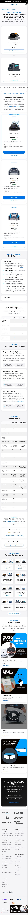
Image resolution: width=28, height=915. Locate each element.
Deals (16, 863)
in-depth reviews (10, 521)
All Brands (17, 849)
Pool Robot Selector (6, 858)
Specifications (21, 87)
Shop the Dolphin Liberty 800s (14, 798)
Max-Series (17, 106)
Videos (3, 870)
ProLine (10, 106)
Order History (18, 861)
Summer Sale (8, 1)
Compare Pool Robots (7, 863)
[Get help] (22, 4)
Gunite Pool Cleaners (6, 837)
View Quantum (14, 155)
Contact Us (4, 888)
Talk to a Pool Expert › (14, 802)
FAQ (15, 872)
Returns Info (17, 868)
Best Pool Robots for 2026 (7, 861)
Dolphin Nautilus (18, 846)
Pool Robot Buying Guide (7, 856)
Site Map (17, 865)
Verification (17, 874)
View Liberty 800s (14, 80)
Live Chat (3, 886)
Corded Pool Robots (6, 842)
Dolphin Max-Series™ (19, 839)
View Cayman (14, 200)
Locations (17, 876)
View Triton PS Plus (14, 50)
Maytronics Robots (19, 831)
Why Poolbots (18, 856)
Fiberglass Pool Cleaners (7, 839)
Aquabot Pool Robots (19, 848)
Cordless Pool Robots (6, 844)
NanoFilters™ (9, 270)
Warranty (17, 870)
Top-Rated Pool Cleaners (7, 848)
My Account (17, 860)
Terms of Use (3, 910)
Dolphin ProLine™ (18, 837)
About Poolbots (18, 858)
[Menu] (2, 4)
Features (14, 87)
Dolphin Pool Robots (19, 833)
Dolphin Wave (18, 844)
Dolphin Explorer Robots (20, 840)
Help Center (4, 881)
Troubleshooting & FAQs (7, 860)
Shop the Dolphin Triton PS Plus (14, 795)
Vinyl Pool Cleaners (6, 840)
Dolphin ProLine (17, 281)
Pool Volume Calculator (7, 872)
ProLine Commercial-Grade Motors (16, 286)
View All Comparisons (14, 613)
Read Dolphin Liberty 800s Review (14, 545)
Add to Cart (14, 152)
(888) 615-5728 (5, 884)
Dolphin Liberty (18, 842)
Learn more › (6, 380)
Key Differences (6, 87)
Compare (13, 9)
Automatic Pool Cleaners (7, 846)
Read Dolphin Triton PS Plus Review (14, 535)
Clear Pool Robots (19, 835)
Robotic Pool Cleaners (6, 9)
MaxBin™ (4, 869)
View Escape (14, 246)
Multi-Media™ (5, 865)
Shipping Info (18, 867)
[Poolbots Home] (14, 5)
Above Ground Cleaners (7, 835)
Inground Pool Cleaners (7, 833)
